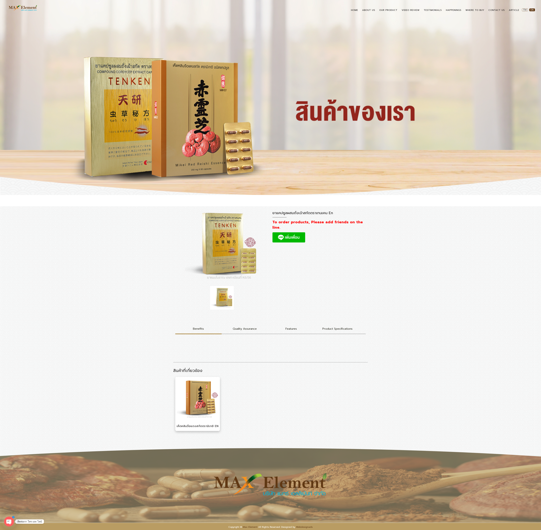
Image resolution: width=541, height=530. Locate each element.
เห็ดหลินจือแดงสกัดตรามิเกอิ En (198, 426)
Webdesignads (304, 527)
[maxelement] (23, 8)
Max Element (250, 527)
